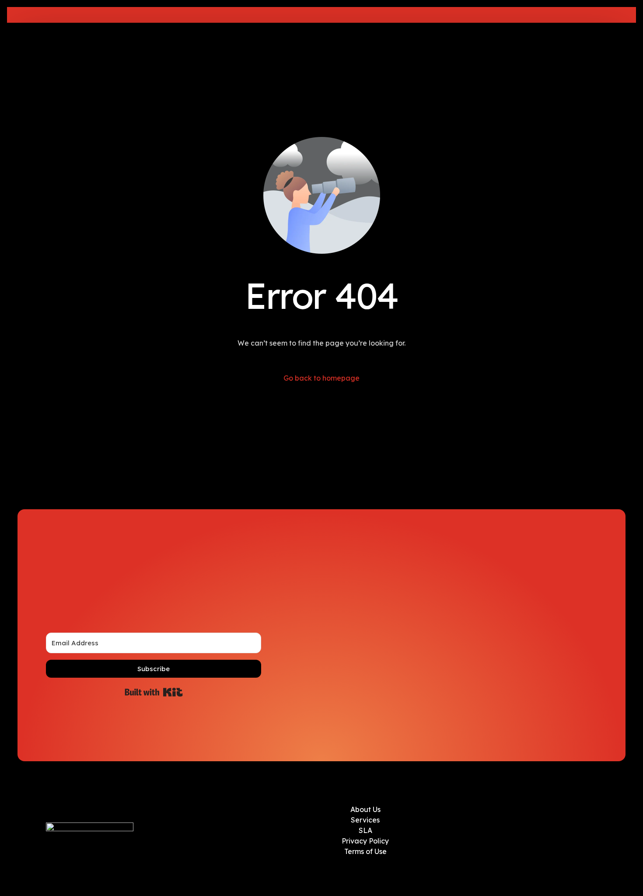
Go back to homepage (321, 378)
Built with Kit (154, 692)
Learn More (400, 15)
